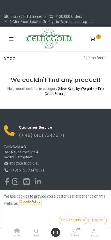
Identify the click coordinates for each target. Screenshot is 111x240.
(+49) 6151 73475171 (41, 135)
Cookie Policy (30, 201)
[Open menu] (55, 232)
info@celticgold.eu (24, 163)
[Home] (17, 231)
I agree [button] (97, 220)
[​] (7, 183)
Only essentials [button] (73, 220)
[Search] (36, 231)
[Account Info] (94, 231)
